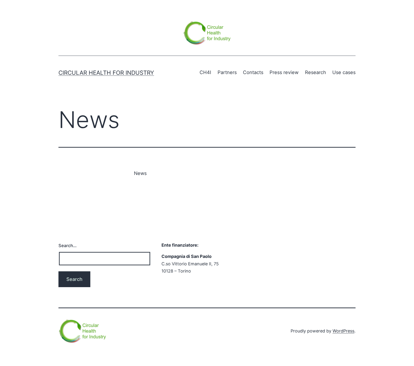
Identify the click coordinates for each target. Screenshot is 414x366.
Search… (67, 245)
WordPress (343, 330)
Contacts (253, 72)
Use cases (344, 72)
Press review (284, 72)
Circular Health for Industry (106, 72)
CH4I (205, 72)
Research (315, 72)
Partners (227, 72)
